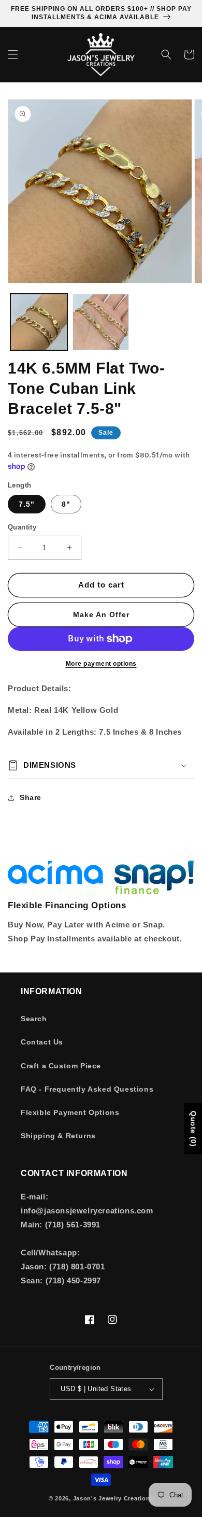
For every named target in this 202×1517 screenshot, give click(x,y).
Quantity (22, 527)
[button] (13, 54)
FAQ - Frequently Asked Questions (87, 1089)
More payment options (101, 663)
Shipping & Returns (58, 1136)
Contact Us (42, 1042)
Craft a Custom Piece (61, 1066)
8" (66, 504)
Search (34, 1018)
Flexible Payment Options (70, 1112)
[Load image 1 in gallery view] (38, 322)
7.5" (27, 504)
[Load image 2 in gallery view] (101, 322)
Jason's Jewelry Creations (113, 1498)
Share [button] (30, 797)
